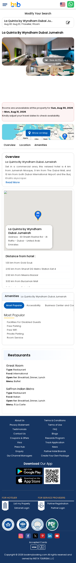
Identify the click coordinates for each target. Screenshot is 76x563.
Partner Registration (57, 503)
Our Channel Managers (19, 455)
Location (25, 145)
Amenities (40, 145)
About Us (19, 420)
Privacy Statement (19, 424)
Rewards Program (55, 438)
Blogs (55, 433)
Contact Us (19, 433)
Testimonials (20, 429)
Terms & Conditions (55, 420)
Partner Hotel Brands (55, 451)
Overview (10, 145)
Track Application (54, 442)
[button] (38, 216)
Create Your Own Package (55, 455)
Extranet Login (21, 507)
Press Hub (19, 446)
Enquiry (20, 451)
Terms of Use (55, 424)
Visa (19, 442)
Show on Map (40, 133)
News (55, 446)
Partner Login (58, 507)
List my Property (22, 503)
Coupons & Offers (19, 438)
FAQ (55, 429)
